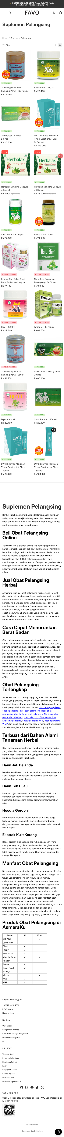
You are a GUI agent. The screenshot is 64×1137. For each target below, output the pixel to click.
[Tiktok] (37, 1087)
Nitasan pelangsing (11, 720)
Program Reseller (9, 1070)
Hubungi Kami (8, 1013)
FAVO (35, 1125)
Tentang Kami (8, 1054)
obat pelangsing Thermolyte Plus (40, 717)
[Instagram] (27, 1087)
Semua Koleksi (8, 1074)
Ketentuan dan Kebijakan (32, 1131)
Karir (4, 1066)
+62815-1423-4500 (10, 1005)
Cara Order (7, 1026)
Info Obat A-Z (8, 1077)
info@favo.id (7, 1009)
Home (5, 38)
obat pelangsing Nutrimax (40, 714)
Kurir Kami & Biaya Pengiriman (15, 1034)
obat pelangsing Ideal (35, 710)
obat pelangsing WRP (32, 720)
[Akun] (54, 12)
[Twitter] (42, 1087)
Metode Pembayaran (11, 1037)
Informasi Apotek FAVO (12, 1081)
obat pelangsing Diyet (49, 707)
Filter (8, 45)
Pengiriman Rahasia (10, 1030)
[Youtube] (32, 1087)
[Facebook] (21, 1087)
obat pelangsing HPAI (13, 710)
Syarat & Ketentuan (10, 1058)
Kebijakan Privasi (9, 1062)
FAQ (4, 1041)
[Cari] (10, 12)
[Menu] (3, 12)
